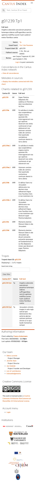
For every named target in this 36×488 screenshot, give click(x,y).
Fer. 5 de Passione (26, 45)
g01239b (5, 183)
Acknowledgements (13, 374)
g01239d (5, 230)
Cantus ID (6, 279)
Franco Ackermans (21, 336)
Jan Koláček (10, 366)
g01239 (5, 97)
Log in (17, 62)
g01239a (5, 110)
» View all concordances (10, 73)
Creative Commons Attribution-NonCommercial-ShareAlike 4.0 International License (16, 398)
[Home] (15, 3)
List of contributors (13, 371)
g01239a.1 (6, 146)
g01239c (5, 222)
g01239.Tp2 (7, 307)
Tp (20, 42)
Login (8, 412)
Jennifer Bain (11, 361)
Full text (22, 279)
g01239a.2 (6, 167)
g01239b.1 (6, 200)
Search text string (7, 266)
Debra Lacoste (11, 356)
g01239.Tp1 (7, 283)
